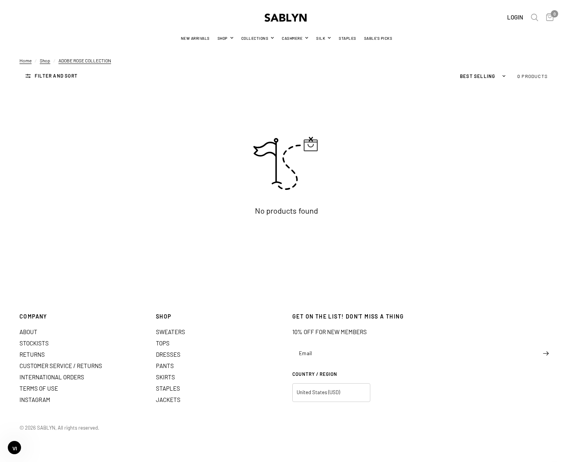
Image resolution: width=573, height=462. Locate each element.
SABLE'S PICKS (378, 38)
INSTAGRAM (34, 399)
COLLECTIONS (255, 38)
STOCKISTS (34, 343)
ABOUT (28, 331)
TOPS (163, 343)
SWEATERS (170, 331)
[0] (548, 17)
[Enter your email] (546, 353)
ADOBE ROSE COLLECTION (84, 60)
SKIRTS (165, 377)
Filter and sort (56, 75)
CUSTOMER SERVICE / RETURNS (60, 365)
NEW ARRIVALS (195, 38)
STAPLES (347, 38)
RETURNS (32, 354)
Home (25, 60)
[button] (14, 447)
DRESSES (168, 354)
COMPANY (33, 316)
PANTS (165, 365)
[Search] (534, 17)
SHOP (223, 38)
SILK (320, 38)
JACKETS (168, 399)
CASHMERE (292, 38)
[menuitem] (195, 38)
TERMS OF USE (38, 388)
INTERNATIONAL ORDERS (51, 377)
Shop (45, 60)
